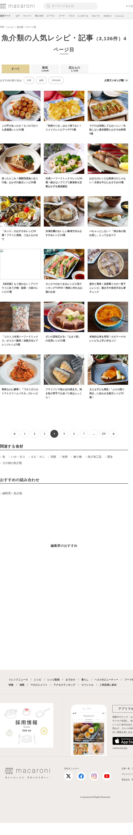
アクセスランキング (64, 684)
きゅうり (96, 16)
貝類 (53, 456)
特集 (11, 684)
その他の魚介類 (12, 463)
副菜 (41, 80)
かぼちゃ (108, 16)
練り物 (77, 456)
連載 (22, 684)
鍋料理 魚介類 (12, 493)
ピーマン (51, 16)
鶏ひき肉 (39, 16)
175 (103, 434)
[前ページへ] (15, 434)
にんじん (119, 16)
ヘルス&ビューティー (106, 679)
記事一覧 (126, 768)
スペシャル (87, 684)
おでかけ (70, 679)
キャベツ (27, 16)
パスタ (71, 16)
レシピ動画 (53, 679)
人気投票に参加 (108, 684)
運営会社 (126, 779)
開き (110, 456)
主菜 (29, 80)
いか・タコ (18, 456)
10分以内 (56, 80)
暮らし (85, 679)
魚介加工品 (94, 456)
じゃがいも (83, 16)
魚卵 (65, 456)
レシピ (37, 679)
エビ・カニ (38, 456)
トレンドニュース (18, 679)
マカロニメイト (38, 684)
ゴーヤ (62, 16)
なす (18, 16)
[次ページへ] (113, 434)
